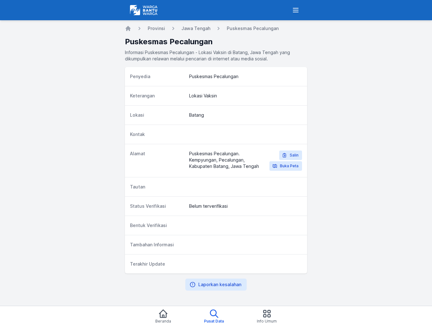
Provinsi (156, 28)
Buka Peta (289, 165)
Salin (294, 155)
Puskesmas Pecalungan (253, 28)
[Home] (128, 28)
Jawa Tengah (196, 28)
